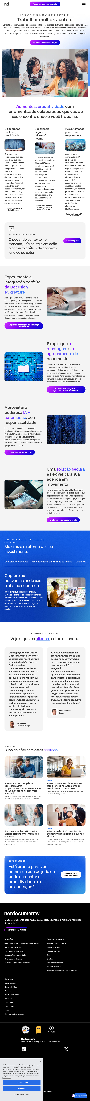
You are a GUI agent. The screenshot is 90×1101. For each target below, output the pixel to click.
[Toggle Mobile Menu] (84, 4)
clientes (43, 639)
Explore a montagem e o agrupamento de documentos (66, 389)
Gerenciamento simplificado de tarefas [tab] (52, 561)
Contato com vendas (16, 930)
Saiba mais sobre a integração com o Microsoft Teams (44, 207)
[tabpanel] (45, 592)
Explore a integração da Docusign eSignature (24, 326)
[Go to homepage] (6, 4)
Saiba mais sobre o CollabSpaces (14, 209)
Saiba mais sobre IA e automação (75, 215)
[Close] (40, 1061)
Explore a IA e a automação (19, 452)
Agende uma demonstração (45, 4)
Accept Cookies (21, 1082)
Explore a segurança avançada (63, 520)
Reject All (21, 1088)
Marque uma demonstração (45, 42)
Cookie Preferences (21, 1094)
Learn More (7, 1078)
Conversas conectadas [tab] (16, 561)
